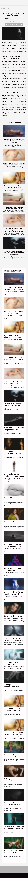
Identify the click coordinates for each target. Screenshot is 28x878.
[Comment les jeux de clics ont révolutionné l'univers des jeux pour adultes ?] (14, 536)
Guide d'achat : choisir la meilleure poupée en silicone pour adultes (13, 570)
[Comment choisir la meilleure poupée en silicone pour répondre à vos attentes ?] (14, 654)
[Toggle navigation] (3, 2)
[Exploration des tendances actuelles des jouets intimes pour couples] (14, 584)
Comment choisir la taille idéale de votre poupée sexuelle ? (14, 186)
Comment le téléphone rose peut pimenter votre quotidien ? (14, 430)
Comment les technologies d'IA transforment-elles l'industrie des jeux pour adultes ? (13, 501)
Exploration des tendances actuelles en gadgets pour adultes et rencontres (13, 734)
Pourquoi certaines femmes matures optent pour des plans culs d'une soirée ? (14, 853)
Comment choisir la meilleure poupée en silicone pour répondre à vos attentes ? (12, 665)
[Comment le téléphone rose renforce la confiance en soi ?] (14, 199)
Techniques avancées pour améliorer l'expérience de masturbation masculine (13, 781)
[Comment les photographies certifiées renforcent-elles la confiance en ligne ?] (14, 443)
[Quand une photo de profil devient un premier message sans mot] (14, 155)
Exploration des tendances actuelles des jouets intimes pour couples (14, 594)
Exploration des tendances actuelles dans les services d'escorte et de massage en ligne (13, 641)
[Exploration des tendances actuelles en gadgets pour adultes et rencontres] (14, 724)
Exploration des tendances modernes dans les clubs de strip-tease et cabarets (14, 757)
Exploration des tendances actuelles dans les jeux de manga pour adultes (14, 252)
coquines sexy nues (21, 67)
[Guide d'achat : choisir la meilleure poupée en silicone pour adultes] (14, 560)
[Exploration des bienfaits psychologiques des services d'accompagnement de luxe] (14, 220)
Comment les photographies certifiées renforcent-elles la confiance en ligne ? (12, 455)
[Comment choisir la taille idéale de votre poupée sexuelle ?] (14, 178)
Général (7, 8)
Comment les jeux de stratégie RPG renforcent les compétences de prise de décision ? (14, 477)
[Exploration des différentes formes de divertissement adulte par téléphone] (14, 514)
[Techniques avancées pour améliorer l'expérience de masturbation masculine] (14, 771)
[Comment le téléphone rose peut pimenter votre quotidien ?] (14, 419)
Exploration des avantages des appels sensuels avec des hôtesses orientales (13, 618)
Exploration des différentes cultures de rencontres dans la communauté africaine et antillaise (14, 830)
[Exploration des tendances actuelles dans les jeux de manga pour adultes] (14, 243)
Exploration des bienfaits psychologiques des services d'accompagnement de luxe (14, 230)
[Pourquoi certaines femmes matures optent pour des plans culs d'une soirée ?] (14, 842)
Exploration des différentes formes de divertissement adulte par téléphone (14, 524)
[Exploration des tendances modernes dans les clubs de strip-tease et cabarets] (14, 747)
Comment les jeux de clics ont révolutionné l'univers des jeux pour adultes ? (13, 546)
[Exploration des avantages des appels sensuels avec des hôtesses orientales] (14, 608)
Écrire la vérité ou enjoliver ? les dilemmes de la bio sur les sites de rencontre (14, 140)
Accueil (2, 8)
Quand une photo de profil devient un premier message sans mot (14, 164)
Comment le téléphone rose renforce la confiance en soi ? (14, 207)
